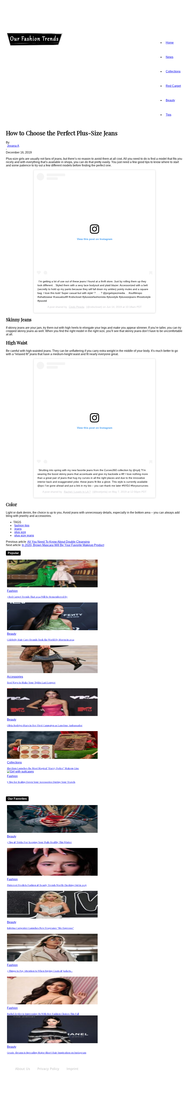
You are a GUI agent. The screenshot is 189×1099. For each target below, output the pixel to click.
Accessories (15, 676)
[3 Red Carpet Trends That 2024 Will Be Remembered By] (52, 586)
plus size (20, 532)
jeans (18, 528)
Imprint (72, 1068)
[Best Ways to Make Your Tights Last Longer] (52, 672)
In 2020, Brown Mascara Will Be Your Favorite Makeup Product (63, 545)
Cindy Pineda (76, 306)
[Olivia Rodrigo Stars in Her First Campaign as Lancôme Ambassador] (52, 715)
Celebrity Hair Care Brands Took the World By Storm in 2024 (40, 639)
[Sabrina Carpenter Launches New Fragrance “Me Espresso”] (52, 917)
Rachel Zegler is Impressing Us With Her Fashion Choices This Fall (43, 1013)
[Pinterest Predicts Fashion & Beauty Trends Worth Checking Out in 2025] (52, 874)
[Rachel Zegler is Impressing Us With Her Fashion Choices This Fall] (52, 1003)
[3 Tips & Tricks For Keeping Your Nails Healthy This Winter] (52, 831)
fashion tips (21, 525)
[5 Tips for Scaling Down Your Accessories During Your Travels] (20, 771)
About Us (22, 1068)
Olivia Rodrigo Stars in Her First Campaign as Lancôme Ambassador (45, 725)
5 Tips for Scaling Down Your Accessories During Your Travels (41, 781)
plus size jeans (24, 535)
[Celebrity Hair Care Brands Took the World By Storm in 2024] (52, 629)
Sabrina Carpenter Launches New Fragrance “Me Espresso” (40, 927)
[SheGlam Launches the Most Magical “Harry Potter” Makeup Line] (52, 758)
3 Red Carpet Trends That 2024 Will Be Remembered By (37, 596)
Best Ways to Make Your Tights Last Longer (31, 682)
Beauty (170, 100)
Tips (168, 114)
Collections (173, 71)
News (169, 57)
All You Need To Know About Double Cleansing (58, 541)
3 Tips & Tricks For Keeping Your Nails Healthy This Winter (39, 842)
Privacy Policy (48, 1068)
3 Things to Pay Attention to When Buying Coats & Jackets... (40, 970)
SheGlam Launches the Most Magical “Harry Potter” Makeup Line (43, 768)
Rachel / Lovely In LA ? (77, 491)
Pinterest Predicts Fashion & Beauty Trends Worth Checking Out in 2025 (47, 885)
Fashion (12, 590)
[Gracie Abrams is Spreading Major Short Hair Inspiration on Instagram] (52, 1042)
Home (170, 42)
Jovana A (13, 145)
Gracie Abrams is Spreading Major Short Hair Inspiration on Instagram (46, 1052)
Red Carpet (173, 85)
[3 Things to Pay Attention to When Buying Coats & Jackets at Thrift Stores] (52, 960)
